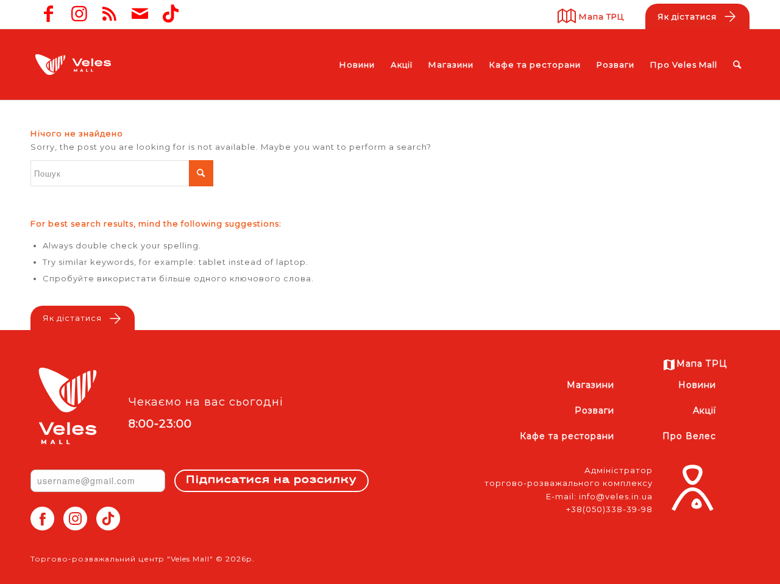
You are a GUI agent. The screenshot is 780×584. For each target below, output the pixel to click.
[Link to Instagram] (79, 14)
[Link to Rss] (110, 14)
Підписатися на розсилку (271, 480)
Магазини (590, 384)
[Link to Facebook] (49, 14)
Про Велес (688, 436)
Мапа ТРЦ (601, 16)
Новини (696, 384)
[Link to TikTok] (170, 14)
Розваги (594, 410)
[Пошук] (737, 64)
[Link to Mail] (140, 14)
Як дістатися (687, 16)
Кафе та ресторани (567, 436)
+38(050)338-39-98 (609, 509)
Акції (704, 410)
